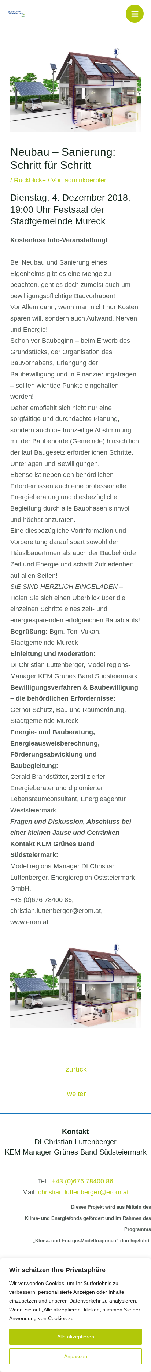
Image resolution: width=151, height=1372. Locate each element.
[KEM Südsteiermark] (16, 13)
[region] (75, 1315)
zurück (76, 1069)
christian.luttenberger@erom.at (83, 1192)
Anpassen (75, 1356)
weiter (76, 1094)
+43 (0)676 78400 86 (82, 1181)
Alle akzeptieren (75, 1336)
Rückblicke (30, 180)
